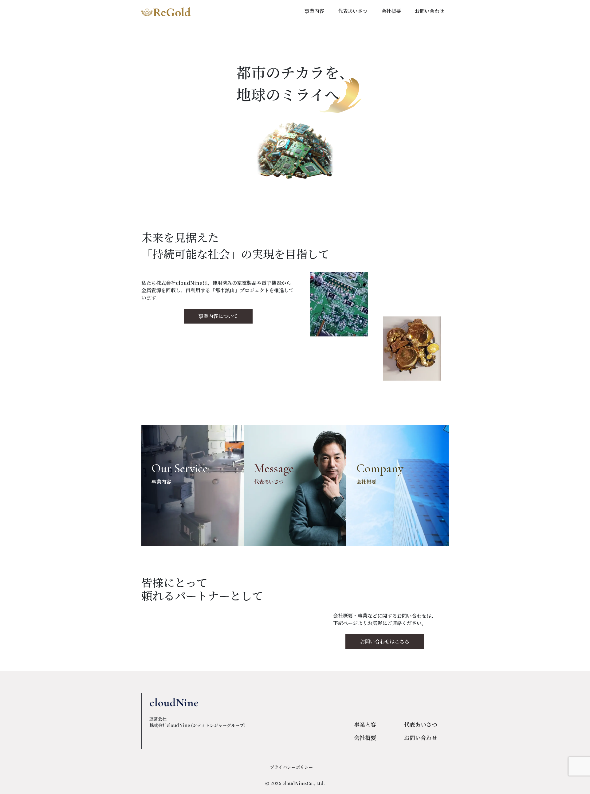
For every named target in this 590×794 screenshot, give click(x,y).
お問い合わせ (420, 737)
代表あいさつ (420, 724)
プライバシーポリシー (291, 767)
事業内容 (365, 724)
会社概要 (365, 737)
